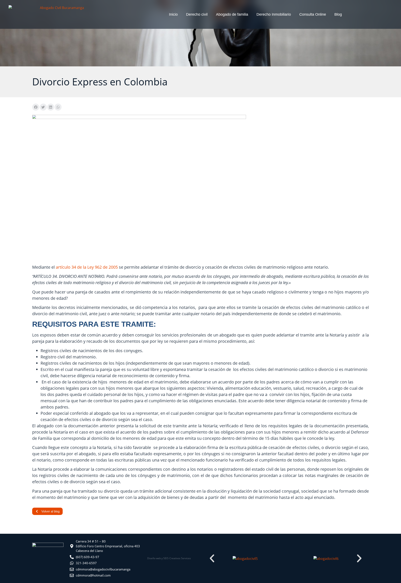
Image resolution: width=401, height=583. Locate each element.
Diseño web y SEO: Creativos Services (169, 558)
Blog (338, 14)
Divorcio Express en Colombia (100, 81)
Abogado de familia (232, 14)
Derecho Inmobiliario (273, 14)
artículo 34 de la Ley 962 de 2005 (87, 267)
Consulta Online (312, 14)
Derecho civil (197, 14)
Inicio (173, 14)
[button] (35, 107)
